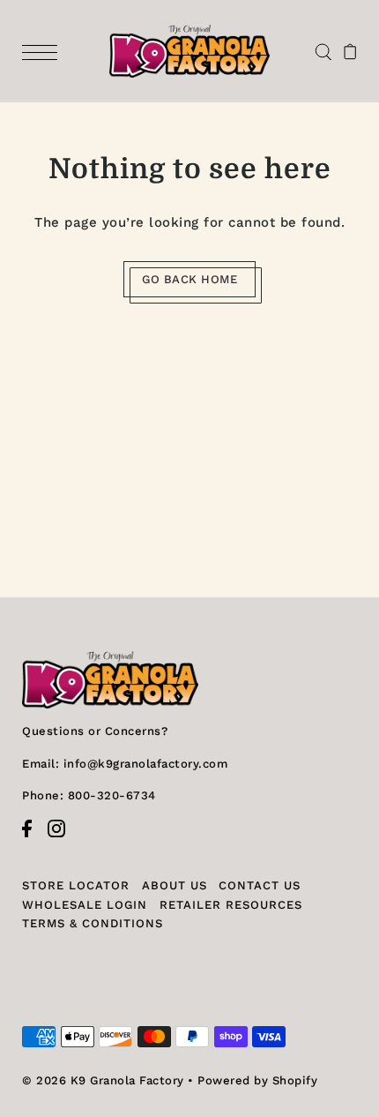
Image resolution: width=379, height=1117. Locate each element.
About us (174, 885)
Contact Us (260, 885)
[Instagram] (62, 837)
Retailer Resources (231, 904)
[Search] (323, 51)
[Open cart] (350, 51)
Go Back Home (189, 279)
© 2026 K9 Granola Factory (103, 1080)
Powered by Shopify (257, 1080)
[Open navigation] (44, 51)
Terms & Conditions (92, 923)
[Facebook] (32, 837)
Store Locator (76, 885)
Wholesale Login (84, 904)
